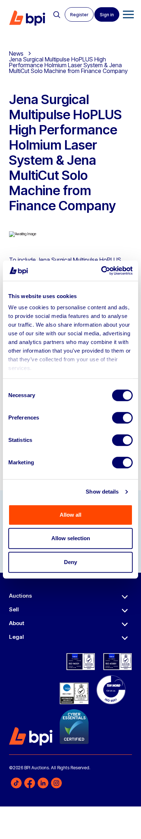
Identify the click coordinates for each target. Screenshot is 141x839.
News (16, 53)
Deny (70, 562)
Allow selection (70, 538)
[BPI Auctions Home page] (27, 18)
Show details (102, 492)
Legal (16, 636)
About (16, 623)
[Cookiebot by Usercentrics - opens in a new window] (101, 270)
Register (79, 14)
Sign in (107, 14)
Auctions (20, 595)
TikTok (16, 783)
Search (56, 14)
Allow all (70, 515)
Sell (14, 609)
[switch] (122, 417)
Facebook (29, 783)
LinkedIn (43, 783)
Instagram (56, 783)
